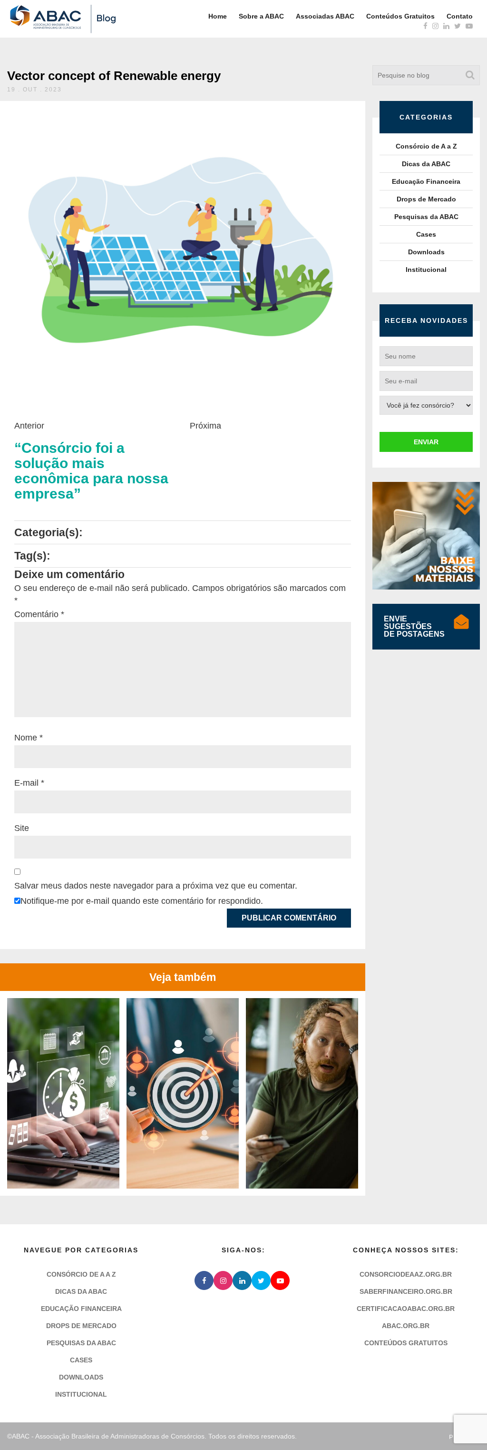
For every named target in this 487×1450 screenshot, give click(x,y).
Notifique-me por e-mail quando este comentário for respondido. (141, 901)
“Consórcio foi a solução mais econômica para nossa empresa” (91, 470)
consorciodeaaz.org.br (406, 1274)
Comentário (39, 614)
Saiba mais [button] (243, 1392)
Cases (426, 234)
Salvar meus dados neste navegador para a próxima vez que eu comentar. (155, 885)
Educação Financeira (426, 181)
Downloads (426, 252)
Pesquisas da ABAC (426, 216)
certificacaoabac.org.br (406, 1308)
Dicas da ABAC (426, 164)
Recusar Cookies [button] (208, 1420)
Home (217, 16)
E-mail (29, 783)
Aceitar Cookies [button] (279, 1420)
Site (21, 828)
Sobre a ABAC (261, 16)
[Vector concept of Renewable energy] (180, 249)
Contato (460, 16)
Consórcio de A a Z (426, 146)
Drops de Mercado (426, 199)
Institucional (426, 269)
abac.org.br (405, 1326)
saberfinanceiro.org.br (406, 1291)
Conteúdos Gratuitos (400, 16)
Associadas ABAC (325, 16)
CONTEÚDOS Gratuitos (406, 1343)
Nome (28, 737)
